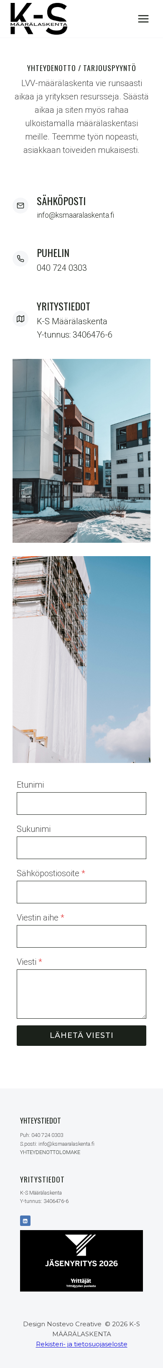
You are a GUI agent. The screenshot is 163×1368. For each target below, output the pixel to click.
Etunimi (30, 785)
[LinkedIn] (25, 1220)
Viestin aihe (40, 918)
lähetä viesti (82, 1035)
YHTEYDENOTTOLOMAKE (50, 1152)
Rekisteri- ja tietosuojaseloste (81, 1344)
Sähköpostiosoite (51, 873)
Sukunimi (34, 829)
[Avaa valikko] (143, 18)
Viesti (29, 962)
